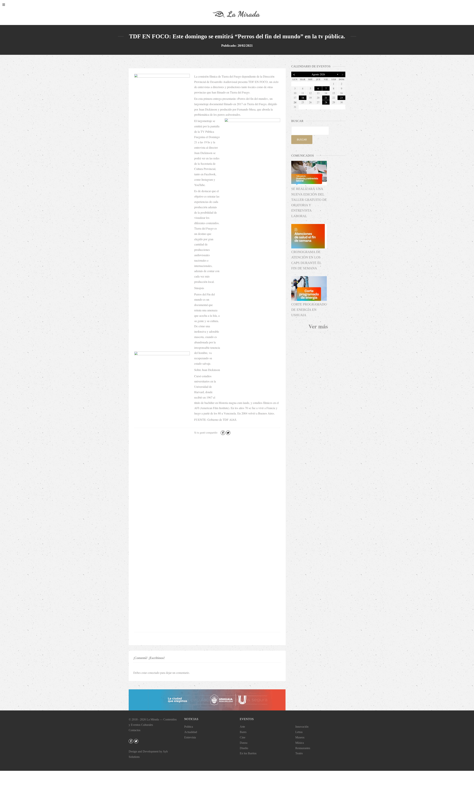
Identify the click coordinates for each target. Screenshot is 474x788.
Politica (188, 726)
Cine (242, 737)
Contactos (134, 730)
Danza (243, 742)
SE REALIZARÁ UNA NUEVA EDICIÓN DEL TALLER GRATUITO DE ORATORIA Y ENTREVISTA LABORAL (309, 202)
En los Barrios (248, 753)
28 (326, 102)
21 (326, 97)
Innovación (301, 726)
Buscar (302, 139)
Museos (299, 737)
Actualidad (190, 732)
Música (299, 742)
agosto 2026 (318, 74)
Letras (299, 732)
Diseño (244, 748)
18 (302, 97)
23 (341, 97)
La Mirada (153, 719)
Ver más (318, 326)
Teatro (299, 753)
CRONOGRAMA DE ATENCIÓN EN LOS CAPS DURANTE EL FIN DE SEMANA (306, 260)
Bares (243, 732)
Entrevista (190, 737)
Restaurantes (302, 748)
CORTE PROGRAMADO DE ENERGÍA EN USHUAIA (309, 309)
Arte (242, 726)
